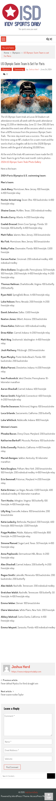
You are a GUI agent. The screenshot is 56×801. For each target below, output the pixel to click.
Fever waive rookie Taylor (12, 695)
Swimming (18, 69)
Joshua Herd (33, 69)
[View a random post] (50, 39)
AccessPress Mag (38, 796)
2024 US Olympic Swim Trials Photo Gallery (21, 161)
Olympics (16, 52)
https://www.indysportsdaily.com (26, 671)
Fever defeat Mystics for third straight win (19, 684)
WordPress (17, 796)
